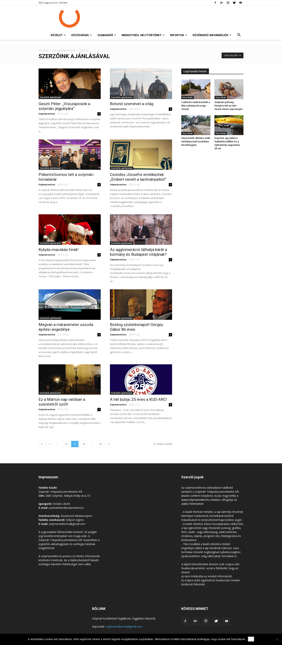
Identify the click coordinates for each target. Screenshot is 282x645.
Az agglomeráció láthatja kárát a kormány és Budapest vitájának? (138, 252)
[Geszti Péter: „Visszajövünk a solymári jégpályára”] (70, 83)
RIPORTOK (177, 35)
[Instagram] (228, 2)
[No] (277, 639)
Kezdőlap (44, 50)
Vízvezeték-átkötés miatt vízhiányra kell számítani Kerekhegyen (195, 141)
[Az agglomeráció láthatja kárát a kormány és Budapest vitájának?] (141, 229)
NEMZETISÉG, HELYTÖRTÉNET (142, 35)
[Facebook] (215, 2)
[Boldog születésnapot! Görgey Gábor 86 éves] (141, 304)
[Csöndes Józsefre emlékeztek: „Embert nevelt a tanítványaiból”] (141, 154)
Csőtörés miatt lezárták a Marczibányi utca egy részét (195, 106)
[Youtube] (240, 2)
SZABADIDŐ (105, 35)
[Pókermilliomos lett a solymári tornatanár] (70, 154)
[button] (238, 35)
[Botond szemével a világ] (141, 83)
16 (83, 444)
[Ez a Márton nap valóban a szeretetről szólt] (70, 379)
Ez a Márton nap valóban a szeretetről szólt (62, 402)
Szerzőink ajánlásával (63, 50)
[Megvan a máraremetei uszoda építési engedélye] (70, 304)
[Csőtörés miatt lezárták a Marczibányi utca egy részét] (195, 89)
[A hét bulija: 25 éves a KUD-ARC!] (141, 379)
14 (66, 444)
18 (100, 444)
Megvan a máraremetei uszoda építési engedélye (66, 327)
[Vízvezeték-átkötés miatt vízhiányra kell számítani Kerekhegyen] (195, 125)
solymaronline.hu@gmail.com (124, 626)
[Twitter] (234, 2)
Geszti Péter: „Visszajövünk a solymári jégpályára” (64, 106)
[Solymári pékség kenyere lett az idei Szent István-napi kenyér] (229, 89)
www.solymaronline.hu (195, 499)
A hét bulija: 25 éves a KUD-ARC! (138, 399)
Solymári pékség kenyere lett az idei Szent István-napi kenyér (228, 106)
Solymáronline (47, 113)
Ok (251, 639)
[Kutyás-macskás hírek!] (70, 229)
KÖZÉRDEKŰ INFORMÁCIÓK (210, 35)
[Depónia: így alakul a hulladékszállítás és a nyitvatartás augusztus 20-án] (229, 125)
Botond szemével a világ (131, 103)
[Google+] (221, 2)
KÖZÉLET (57, 35)
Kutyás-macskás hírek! (58, 249)
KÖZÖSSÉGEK (80, 35)
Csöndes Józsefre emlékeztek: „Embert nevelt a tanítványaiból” (138, 177)
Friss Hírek (187, 97)
